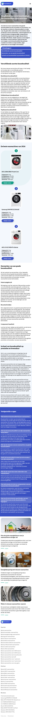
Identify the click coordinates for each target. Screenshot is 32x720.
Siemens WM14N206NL (8, 710)
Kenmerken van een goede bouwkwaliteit (13, 53)
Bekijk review (7, 183)
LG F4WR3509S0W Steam (8, 702)
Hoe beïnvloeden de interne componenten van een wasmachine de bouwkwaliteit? (16, 485)
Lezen (6, 548)
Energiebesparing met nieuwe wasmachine (15, 570)
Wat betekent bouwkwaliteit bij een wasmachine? (15, 416)
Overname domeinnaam (7, 696)
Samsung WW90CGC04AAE (9, 698)
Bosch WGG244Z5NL (7, 706)
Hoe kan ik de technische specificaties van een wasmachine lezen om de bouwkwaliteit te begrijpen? (14, 500)
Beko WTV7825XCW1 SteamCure (10, 700)
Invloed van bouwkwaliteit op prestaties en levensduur (16, 55)
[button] (30, 4)
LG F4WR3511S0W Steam (8, 704)
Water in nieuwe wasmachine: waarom (13, 604)
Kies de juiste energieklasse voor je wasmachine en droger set (12, 536)
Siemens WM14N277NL (8, 712)
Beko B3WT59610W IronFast (9, 708)
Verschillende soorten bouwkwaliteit (12, 51)
